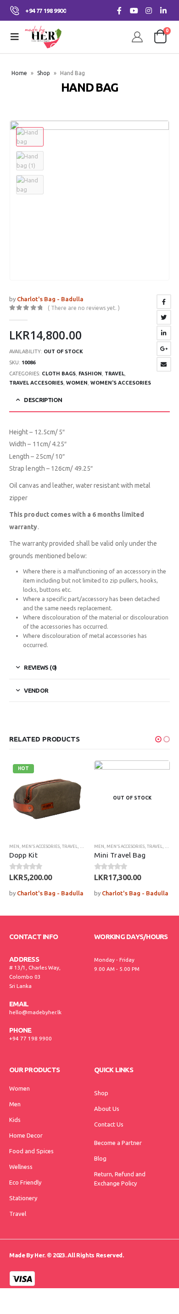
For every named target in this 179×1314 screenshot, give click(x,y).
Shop (43, 73)
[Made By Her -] (43, 36)
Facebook (164, 301)
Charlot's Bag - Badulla (50, 299)
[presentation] (158, 200)
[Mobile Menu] (15, 37)
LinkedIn (164, 333)
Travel (114, 373)
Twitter (164, 317)
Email (164, 364)
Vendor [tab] (36, 690)
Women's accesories (120, 382)
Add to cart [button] (70, 775)
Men (14, 846)
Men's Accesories (41, 846)
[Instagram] (148, 10)
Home (19, 73)
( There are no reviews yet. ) (84, 308)
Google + (164, 348)
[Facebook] (119, 10)
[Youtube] (134, 10)
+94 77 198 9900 (30, 1038)
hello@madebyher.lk (35, 1012)
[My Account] (137, 36)
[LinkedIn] (163, 10)
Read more (154, 775)
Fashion (90, 373)
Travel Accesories (36, 382)
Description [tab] (43, 400)
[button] (158, 739)
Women (77, 382)
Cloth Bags (59, 373)
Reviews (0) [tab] (40, 667)
